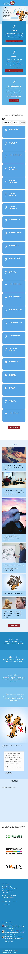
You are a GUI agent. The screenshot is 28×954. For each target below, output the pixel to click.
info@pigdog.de (10, 897)
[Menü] (24, 3)
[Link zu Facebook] (23, 950)
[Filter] (3, 119)
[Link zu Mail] (25, 950)
